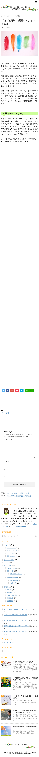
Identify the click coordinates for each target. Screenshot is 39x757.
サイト (6, 476)
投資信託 (10, 598)
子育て (6, 563)
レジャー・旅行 (9, 560)
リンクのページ (9, 643)
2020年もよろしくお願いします (18, 493)
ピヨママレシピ (12, 550)
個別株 (9, 592)
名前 (6, 462)
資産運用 (7, 587)
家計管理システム (16, 574)
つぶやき (7, 545)
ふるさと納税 (11, 568)
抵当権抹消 (14, 580)
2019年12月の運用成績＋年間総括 (19, 496)
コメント (8, 440)
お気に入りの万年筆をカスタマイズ (15, 609)
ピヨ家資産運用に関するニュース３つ (16, 620)
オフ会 (9, 590)
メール (7, 469)
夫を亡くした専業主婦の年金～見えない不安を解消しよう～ (25, 711)
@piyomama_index (24, 526)
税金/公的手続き (12, 577)
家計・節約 (7, 565)
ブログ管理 (5, 413)
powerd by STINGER (24, 753)
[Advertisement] (19, 232)
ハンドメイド (11, 548)
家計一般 (10, 571)
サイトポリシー (9, 651)
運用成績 (10, 601)
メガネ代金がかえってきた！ (23, 662)
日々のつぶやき (12, 556)
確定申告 (13, 583)
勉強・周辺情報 (12, 595)
